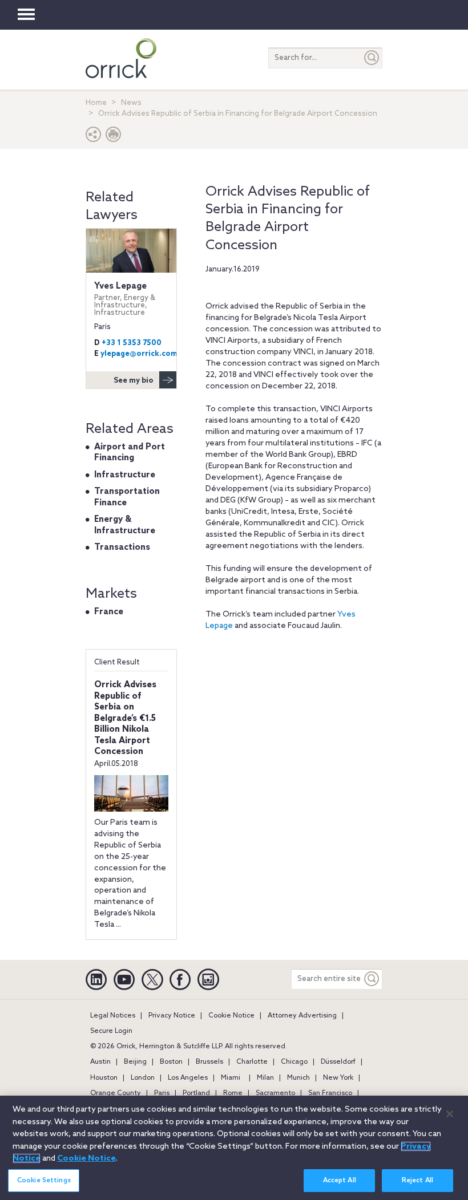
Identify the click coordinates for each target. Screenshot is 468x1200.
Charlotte (252, 1062)
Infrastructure (124, 475)
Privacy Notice (171, 1016)
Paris (162, 1093)
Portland (196, 1093)
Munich (298, 1078)
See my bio (134, 380)
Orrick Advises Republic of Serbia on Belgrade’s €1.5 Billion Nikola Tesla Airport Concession (125, 718)
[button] (94, 137)
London (143, 1078)
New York (338, 1078)
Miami (230, 1078)
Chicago (294, 1062)
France (108, 612)
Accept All (339, 1181)
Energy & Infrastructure (124, 525)
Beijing (135, 1062)
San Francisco (330, 1093)
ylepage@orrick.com (138, 354)
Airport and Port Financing (129, 453)
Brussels (209, 1062)
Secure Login (111, 1031)
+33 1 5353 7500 (132, 343)
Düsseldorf (338, 1062)
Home (96, 103)
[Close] (449, 1113)
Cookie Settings (44, 1181)
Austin (100, 1062)
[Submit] (372, 57)
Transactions (122, 547)
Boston (171, 1062)
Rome (233, 1093)
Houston (104, 1078)
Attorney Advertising (302, 1016)
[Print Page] (114, 137)
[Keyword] (372, 979)
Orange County (115, 1093)
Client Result (117, 662)
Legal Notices (112, 1016)
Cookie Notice (231, 1016)
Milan (265, 1078)
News (131, 103)
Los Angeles (188, 1078)
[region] (234, 1148)
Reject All (417, 1181)
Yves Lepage (124, 299)
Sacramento (275, 1093)
